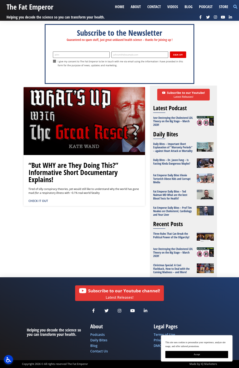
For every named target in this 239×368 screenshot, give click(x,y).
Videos (172, 6)
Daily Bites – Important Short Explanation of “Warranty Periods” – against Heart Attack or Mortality (173, 147)
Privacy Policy (98, 72)
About (136, 6)
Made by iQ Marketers (203, 364)
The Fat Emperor (30, 7)
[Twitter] (208, 17)
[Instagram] (215, 17)
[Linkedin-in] (230, 17)
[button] (235, 7)
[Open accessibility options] (8, 359)
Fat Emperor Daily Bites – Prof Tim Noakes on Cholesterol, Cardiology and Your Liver (172, 211)
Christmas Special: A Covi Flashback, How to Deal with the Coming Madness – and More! (171, 268)
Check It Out (38, 201)
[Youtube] (223, 17)
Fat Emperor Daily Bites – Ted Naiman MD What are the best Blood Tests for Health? (170, 194)
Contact (154, 6)
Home (119, 6)
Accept (197, 354)
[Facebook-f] (200, 17)
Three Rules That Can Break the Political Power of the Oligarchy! (171, 235)
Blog (189, 6)
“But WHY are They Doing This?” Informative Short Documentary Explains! (73, 172)
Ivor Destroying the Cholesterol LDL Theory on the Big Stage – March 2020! (173, 121)
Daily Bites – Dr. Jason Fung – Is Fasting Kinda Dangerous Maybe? (171, 161)
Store (223, 6)
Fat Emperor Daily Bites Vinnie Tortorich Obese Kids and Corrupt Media (172, 178)
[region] (196, 348)
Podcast (205, 6)
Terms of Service (113, 72)
